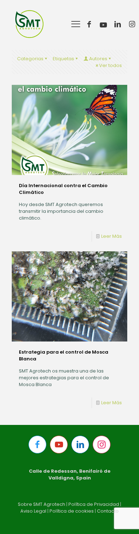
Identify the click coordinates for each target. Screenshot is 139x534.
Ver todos (110, 65)
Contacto (108, 511)
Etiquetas (63, 58)
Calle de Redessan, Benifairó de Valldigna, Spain (69, 474)
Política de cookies (72, 511)
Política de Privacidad (93, 504)
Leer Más (111, 236)
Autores (98, 58)
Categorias (30, 58)
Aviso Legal (33, 511)
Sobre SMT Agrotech (41, 504)
